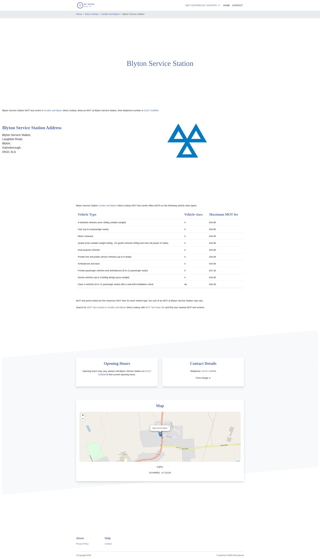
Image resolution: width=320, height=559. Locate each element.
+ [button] (83, 415)
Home (226, 5)
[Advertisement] (26, 37)
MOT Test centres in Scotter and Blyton (106, 307)
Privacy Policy (82, 544)
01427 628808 (151, 110)
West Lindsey (91, 14)
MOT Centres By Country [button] (201, 5)
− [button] (83, 418)
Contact (237, 5)
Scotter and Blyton (110, 14)
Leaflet (238, 461)
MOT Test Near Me (155, 307)
